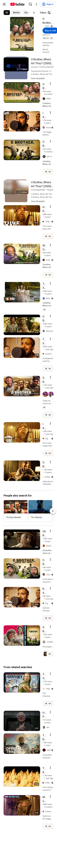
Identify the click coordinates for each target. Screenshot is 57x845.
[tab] (7, 12)
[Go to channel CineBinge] (45, 642)
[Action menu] (50, 84)
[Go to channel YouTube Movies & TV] (44, 26)
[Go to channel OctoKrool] (44, 574)
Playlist (50, 190)
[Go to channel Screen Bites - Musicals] (44, 812)
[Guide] (4, 4)
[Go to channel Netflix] (45, 750)
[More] (50, 172)
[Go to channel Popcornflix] (44, 688)
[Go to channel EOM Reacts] (44, 260)
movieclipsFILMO (38, 190)
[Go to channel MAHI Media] (44, 98)
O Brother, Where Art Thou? (47, 21)
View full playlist (38, 78)
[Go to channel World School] (44, 546)
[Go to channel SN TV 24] (45, 156)
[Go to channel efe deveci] (45, 727)
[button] (48, 394)
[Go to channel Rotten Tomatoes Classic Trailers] (44, 477)
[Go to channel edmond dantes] (44, 331)
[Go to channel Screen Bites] (44, 127)
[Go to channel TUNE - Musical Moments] (44, 222)
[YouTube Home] (17, 4)
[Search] (30, 4)
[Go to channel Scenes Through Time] (44, 354)
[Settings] (36, 4)
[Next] (34, 13)
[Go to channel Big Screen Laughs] (44, 439)
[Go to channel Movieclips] (44, 298)
